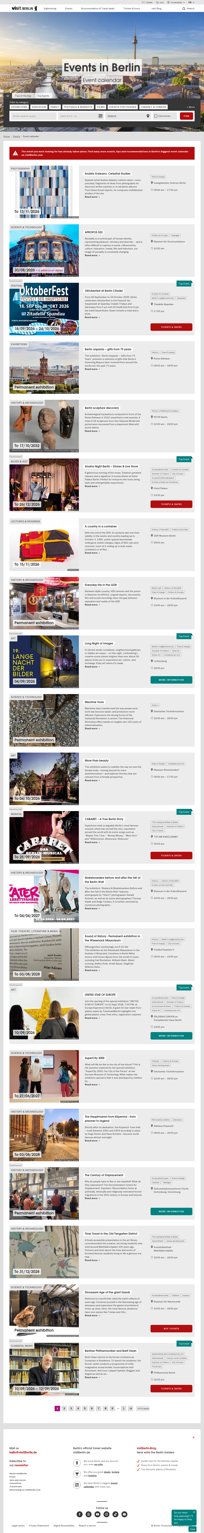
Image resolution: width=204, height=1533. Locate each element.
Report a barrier (87, 1525)
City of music (178, 473)
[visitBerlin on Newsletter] (124, 1514)
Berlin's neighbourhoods (163, 298)
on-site (98, 1464)
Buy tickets (171, 1328)
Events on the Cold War (162, 885)
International (157, 826)
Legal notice (18, 1525)
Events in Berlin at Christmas (165, 482)
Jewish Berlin (157, 1241)
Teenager (175, 235)
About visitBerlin (18, 1473)
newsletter (21, 1465)
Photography (20, 168)
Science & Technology (26, 227)
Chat (192, 1529)
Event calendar (102, 80)
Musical (16, 814)
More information (171, 680)
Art (13, 638)
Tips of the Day (23, 95)
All (7, 95)
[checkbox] (19, 107)
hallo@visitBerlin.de (23, 1452)
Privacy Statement (39, 1525)
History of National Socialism (165, 411)
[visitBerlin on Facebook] (80, 1514)
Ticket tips (157, 1366)
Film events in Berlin (161, 1119)
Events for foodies (160, 294)
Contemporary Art (172, 655)
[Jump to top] (194, 1438)
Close (194, 1512)
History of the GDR (160, 529)
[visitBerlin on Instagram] (106, 1514)
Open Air (176, 650)
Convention (15, 1483)
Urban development (160, 1065)
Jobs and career (17, 1480)
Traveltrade (15, 1486)
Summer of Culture (160, 473)
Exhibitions (19, 344)
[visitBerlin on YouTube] (98, 1514)
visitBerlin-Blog (146, 1448)
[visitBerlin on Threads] (89, 1514)
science (185, 1295)
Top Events (43, 95)
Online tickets (164, 116)
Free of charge (158, 176)
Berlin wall (156, 588)
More (192, 106)
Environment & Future (161, 1006)
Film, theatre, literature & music (34, 931)
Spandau (181, 298)
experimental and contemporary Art (168, 1354)
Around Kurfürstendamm (163, 478)
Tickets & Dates (171, 327)
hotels (115, 1472)
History (155, 352)
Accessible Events (160, 469)
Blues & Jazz (19, 461)
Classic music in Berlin (177, 1358)
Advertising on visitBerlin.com (24, 1490)
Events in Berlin (102, 67)
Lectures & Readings (25, 521)
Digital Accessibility (63, 1525)
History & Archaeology (27, 402)
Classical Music (22, 1345)
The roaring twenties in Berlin (165, 822)
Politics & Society (160, 235)
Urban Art (156, 655)
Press (12, 1477)
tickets (92, 1475)
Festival (16, 285)
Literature (177, 1119)
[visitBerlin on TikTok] (115, 1514)
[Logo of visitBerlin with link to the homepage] (24, 8)
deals (107, 1472)
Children (155, 1061)
